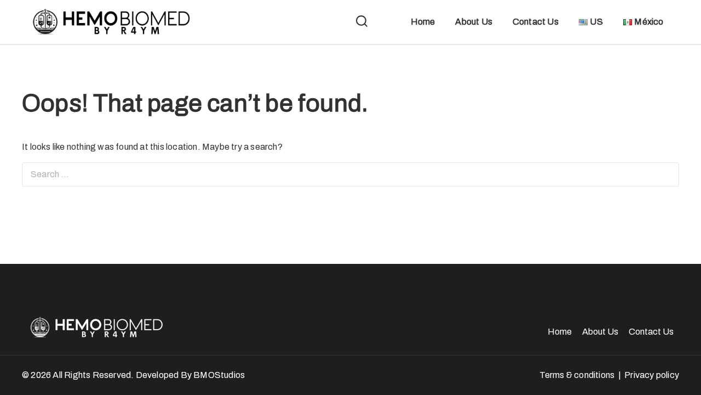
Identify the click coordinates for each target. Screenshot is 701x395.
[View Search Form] (361, 22)
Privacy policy (651, 375)
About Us (473, 21)
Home (423, 21)
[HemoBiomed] (109, 22)
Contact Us (536, 21)
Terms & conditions (577, 375)
